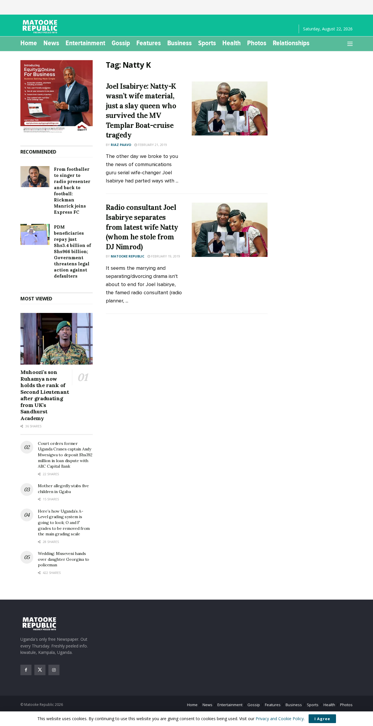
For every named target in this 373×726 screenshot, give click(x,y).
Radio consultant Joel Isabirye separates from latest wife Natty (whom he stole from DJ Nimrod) (142, 227)
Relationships (291, 43)
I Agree (322, 718)
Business (179, 43)
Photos (256, 43)
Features (148, 43)
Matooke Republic (127, 256)
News (51, 43)
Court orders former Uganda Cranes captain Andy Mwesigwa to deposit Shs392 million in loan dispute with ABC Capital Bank (65, 455)
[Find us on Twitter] (39, 670)
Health (231, 43)
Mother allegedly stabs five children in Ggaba (63, 488)
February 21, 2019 (152, 144)
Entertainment (85, 43)
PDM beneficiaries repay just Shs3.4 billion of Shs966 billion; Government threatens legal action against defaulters (72, 251)
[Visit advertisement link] (56, 97)
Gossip (121, 43)
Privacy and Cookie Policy (280, 718)
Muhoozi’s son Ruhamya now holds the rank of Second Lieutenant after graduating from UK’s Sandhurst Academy (44, 395)
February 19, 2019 (165, 256)
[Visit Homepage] (40, 26)
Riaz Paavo (121, 144)
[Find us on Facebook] (25, 670)
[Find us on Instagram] (53, 670)
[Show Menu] (350, 44)
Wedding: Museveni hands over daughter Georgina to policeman (63, 559)
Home (28, 43)
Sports (207, 43)
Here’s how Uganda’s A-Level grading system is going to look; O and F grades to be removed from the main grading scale (64, 523)
